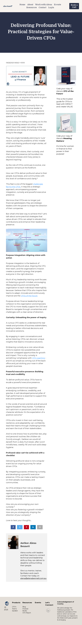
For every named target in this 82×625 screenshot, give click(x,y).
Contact (42, 7)
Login (51, 7)
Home (22, 4)
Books (24, 611)
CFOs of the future (29, 296)
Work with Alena (43, 4)
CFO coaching (38, 358)
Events (57, 4)
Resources (31, 7)
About (30, 4)
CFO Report (26, 613)
